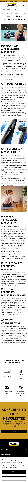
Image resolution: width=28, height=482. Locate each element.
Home (2, 13)
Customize (14, 475)
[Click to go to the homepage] (12, 5)
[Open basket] (26, 5)
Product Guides (8, 13)
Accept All (14, 471)
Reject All (14, 479)
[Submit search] (24, 9)
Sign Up (14, 431)
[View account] (23, 5)
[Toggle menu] (2, 5)
